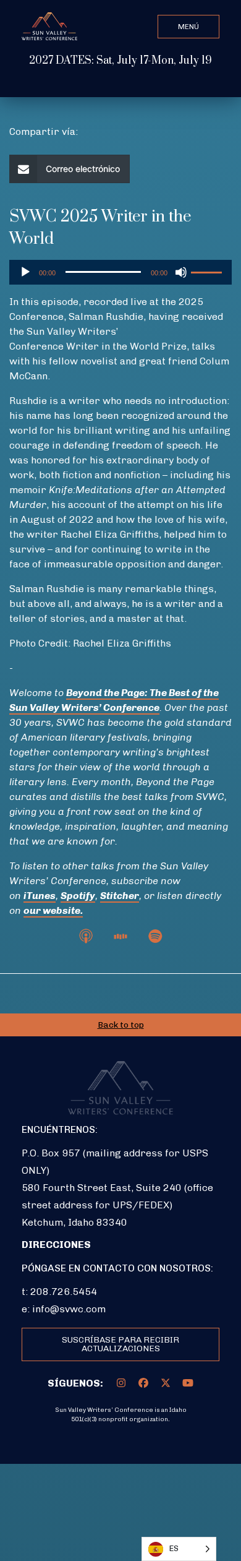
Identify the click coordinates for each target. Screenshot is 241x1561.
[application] (120, 272)
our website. (53, 910)
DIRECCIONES (56, 1244)
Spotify (78, 895)
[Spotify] (155, 935)
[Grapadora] (120, 935)
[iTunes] (86, 935)
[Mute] (181, 272)
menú (188, 26)
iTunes (39, 895)
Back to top (121, 1025)
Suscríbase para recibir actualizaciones (120, 1344)
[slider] (208, 271)
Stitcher (119, 895)
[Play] (25, 272)
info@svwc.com (69, 1309)
